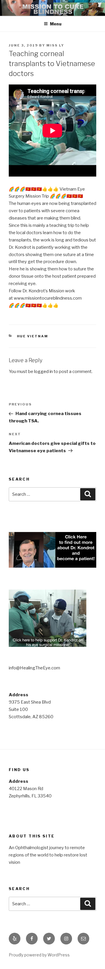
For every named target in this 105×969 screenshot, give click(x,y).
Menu (56, 23)
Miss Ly (55, 45)
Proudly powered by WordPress (39, 954)
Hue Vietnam (32, 336)
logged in (43, 371)
